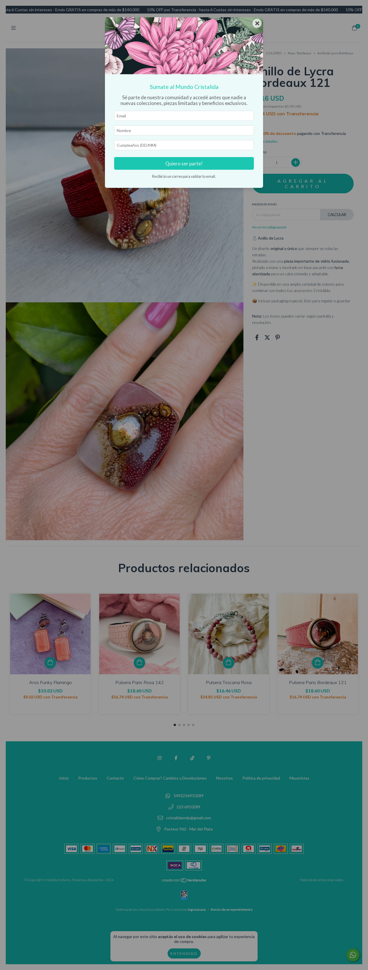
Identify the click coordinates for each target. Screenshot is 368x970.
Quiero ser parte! (184, 164)
